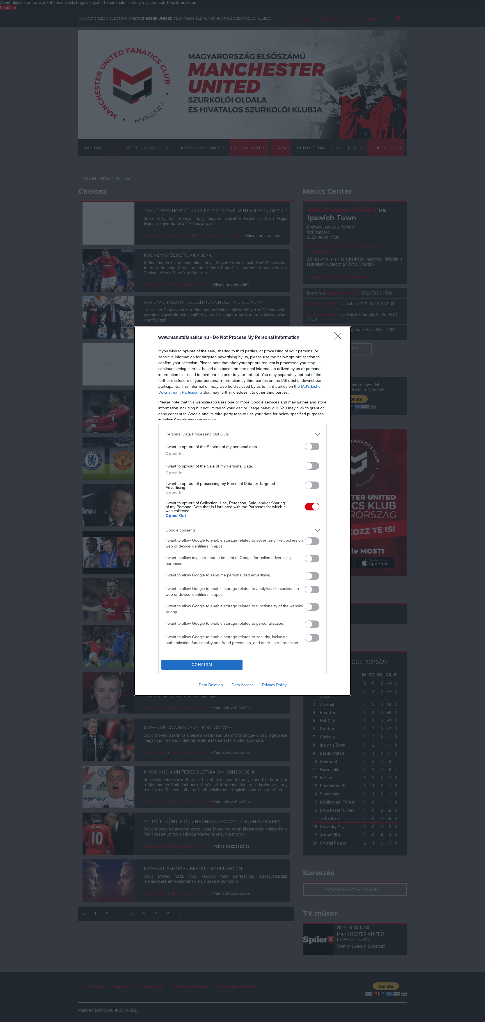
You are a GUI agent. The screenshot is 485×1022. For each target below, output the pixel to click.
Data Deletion (211, 685)
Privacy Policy (274, 685)
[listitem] (242, 434)
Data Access (242, 685)
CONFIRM (202, 665)
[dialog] (242, 511)
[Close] (339, 337)
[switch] (312, 446)
